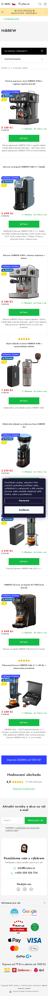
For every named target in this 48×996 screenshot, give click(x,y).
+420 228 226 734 (26, 872)
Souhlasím (24, 509)
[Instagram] (24, 889)
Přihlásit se (35, 820)
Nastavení (24, 500)
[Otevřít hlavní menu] (5, 4)
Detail (24, 138)
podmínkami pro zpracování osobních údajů (22, 829)
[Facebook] (18, 889)
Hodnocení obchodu (24, 774)
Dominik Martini (33, 991)
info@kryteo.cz (26, 868)
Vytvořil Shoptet (19, 991)
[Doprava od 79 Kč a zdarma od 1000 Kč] (24, 970)
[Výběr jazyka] (15, 4)
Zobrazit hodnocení (24, 788)
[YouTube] (31, 889)
